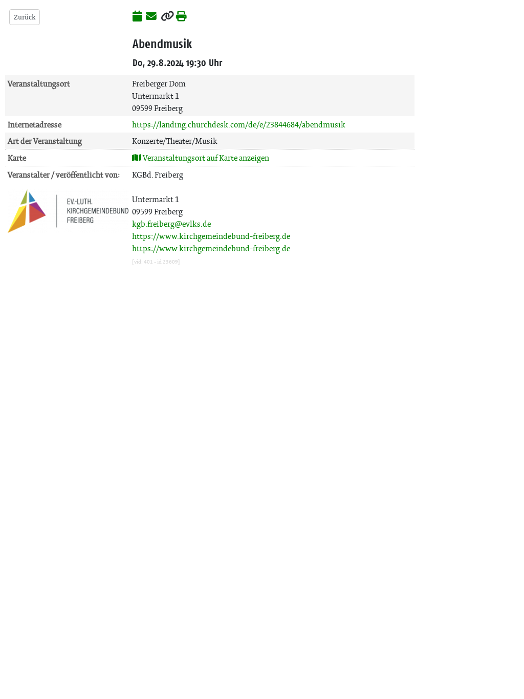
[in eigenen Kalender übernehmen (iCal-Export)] (137, 17)
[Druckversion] (181, 17)
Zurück (24, 17)
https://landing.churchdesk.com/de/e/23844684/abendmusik (238, 124)
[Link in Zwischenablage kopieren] (167, 17)
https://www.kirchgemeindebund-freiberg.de (211, 236)
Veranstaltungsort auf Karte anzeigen (205, 157)
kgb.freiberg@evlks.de (171, 224)
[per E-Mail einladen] (151, 17)
